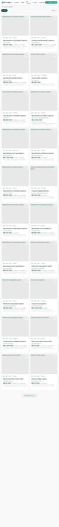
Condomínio (42, 2)
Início (11, 2)
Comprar (16, 2)
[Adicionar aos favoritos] (26, 18)
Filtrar (5, 10)
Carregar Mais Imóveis (29, 395)
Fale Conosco (28, 2)
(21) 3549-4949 (52, 2)
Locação (35, 2)
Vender (22, 2)
